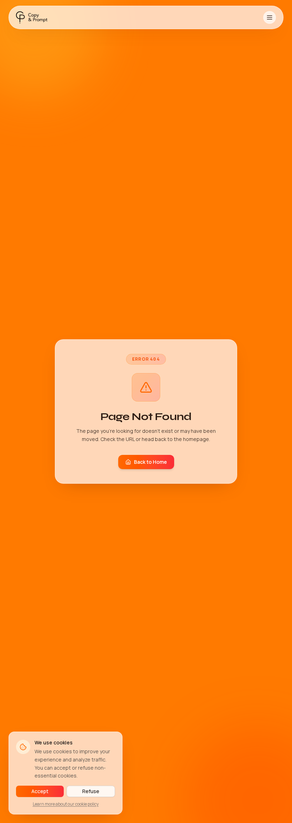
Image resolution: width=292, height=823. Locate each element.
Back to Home (150, 461)
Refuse (90, 791)
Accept (39, 791)
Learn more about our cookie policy (66, 804)
